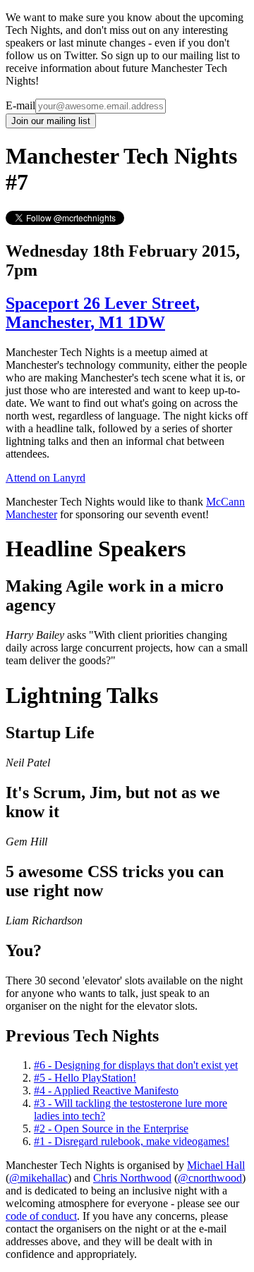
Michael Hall (216, 1165)
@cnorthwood (210, 1178)
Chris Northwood (132, 1178)
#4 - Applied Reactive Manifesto (106, 1090)
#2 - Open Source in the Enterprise (111, 1129)
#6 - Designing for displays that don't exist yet (136, 1065)
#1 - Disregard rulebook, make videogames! (131, 1141)
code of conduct (41, 1216)
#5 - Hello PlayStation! (85, 1078)
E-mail (20, 105)
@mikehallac (38, 1178)
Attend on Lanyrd (45, 478)
